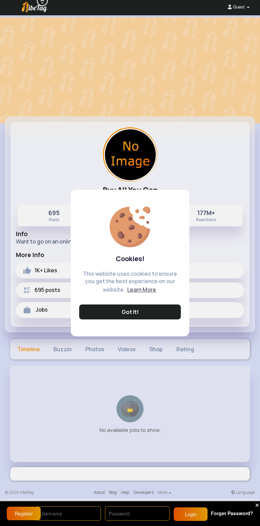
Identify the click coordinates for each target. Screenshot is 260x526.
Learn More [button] (141, 289)
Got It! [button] (130, 312)
